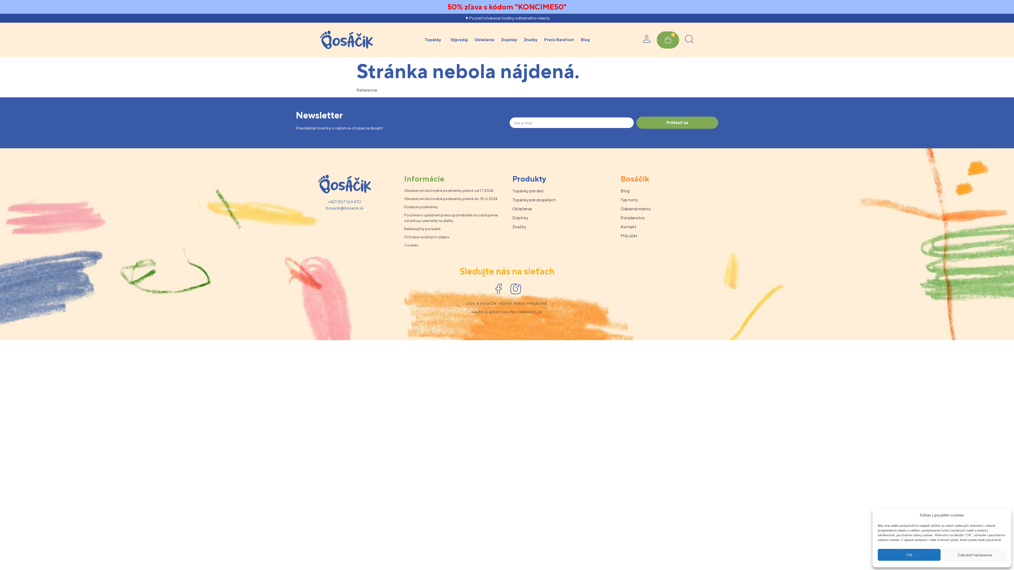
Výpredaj (459, 39)
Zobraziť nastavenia (974, 555)
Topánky (433, 39)
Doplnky (509, 39)
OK (909, 555)
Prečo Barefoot (559, 39)
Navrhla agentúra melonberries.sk (507, 312)
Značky (530, 39)
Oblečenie (484, 39)
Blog (585, 39)
